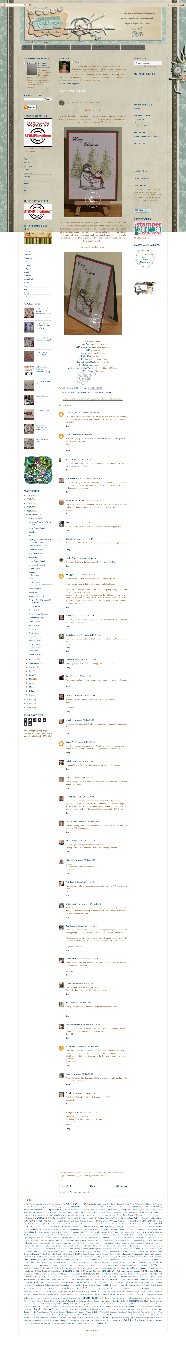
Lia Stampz (53, 1265)
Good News (33, 650)
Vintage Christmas (76, 1317)
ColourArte (68, 1221)
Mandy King (55, 1271)
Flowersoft (51, 1248)
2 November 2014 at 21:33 (83, 720)
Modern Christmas (36, 654)
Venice (147, 1315)
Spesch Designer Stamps (115, 1298)
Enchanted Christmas (152, 1240)
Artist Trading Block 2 (38, 528)
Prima (59, 1288)
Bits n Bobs (62, 1212)
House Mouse (94, 1254)
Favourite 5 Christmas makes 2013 (48, 1246)
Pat (67, 1002)
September (33, 663)
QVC (128, 1289)
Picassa (111, 1282)
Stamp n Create (36, 1301)
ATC (66, 1209)
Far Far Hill (98, 1243)
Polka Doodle (52, 1285)
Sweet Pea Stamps (51, 1306)
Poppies (85, 1285)
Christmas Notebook (37, 564)
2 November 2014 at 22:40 (82, 761)
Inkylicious (102, 1256)
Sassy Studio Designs (109, 1292)
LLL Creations (142, 1265)
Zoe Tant (69, 538)
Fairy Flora (88, 1243)
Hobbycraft (57, 1254)
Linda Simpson (72, 634)
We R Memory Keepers (127, 1317)
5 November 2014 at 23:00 (82, 1074)
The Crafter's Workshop (96, 1309)
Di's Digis (80, 1235)
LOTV (154, 1265)
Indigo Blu (38, 1256)
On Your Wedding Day (43, 382)
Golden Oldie (31, 1251)
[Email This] (89, 388)
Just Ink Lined (69, 1259)
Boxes (124, 1212)
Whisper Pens (75, 1320)
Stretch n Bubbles (103, 1304)
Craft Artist (147, 1220)
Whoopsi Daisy (88, 1320)
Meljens (64, 1273)
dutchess (69, 840)
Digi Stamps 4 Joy (154, 1235)
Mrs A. (68, 777)
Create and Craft (154, 1226)
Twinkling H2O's (75, 1315)
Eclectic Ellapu (81, 1240)
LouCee (95, 1268)
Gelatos (125, 1248)
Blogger (98, 1330)
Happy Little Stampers (76, 1251)
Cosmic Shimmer (80, 1221)
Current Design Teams (58, 47)
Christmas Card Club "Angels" (42, 353)
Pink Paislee (28, 1285)
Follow (137, 108)
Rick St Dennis (50, 1292)
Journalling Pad (35, 588)
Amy (26, 159)
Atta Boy (74, 1210)
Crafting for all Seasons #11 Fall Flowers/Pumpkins (43, 311)
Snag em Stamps (42, 1298)
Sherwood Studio (85, 1294)
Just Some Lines (82, 1260)
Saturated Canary (125, 1291)
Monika (27, 179)
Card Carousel (41, 1215)
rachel (68, 761)
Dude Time (43, 1240)
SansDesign (85, 1292)
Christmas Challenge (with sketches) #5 (42, 427)
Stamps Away (155, 1301)
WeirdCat (70, 881)
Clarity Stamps (157, 1218)
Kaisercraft (111, 1259)
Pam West (89, 1279)
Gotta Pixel (53, 1251)
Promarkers (108, 392)
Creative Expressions (32, 1229)
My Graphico (46, 1277)
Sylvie (26, 292)
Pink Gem (141, 1282)
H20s (62, 1251)
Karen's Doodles (29, 1262)
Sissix (141, 1294)
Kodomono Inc (83, 1262)
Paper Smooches (140, 1279)
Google (44, 1251)
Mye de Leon (141, 1276)
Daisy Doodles (44, 1232)
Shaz (26, 289)
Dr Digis (159, 1238)
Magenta (116, 1268)
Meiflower (40, 1274)
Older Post (121, 1186)
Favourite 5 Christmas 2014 (145, 1243)
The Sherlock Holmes (57, 1312)
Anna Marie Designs (122, 1207)
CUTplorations (106, 1229)
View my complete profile (69, 83)
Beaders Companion (98, 1210)
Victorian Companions (49, 1318)
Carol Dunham (139, 119)
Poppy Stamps (96, 1285)
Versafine (27, 1318)
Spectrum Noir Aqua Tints (71, 1298)
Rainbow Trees (35, 640)
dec (139, 1232)
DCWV (85, 1232)
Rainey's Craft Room (75, 500)
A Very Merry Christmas (39, 614)
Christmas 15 (41, 1217)
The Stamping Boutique (74, 1312)
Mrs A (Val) (28, 279)
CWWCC (132, 1229)
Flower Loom (40, 1249)
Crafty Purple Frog (105, 1226)
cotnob (68, 720)
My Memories (72, 1276)
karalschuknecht (73, 1024)
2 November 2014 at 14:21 (88, 558)
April (31, 683)
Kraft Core (110, 1262)
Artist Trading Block (37, 561)
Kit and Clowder (63, 1262)
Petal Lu (96, 1282)
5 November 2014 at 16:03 (88, 1046)
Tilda (142, 1312)
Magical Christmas (36, 596)
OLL (47, 1279)
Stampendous (72, 1301)
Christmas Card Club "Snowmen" (37, 645)
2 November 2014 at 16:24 (87, 574)
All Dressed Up (150, 1204)
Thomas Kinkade (91, 1312)
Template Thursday (62, 1309)
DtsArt (34, 1240)
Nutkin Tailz (38, 1279)
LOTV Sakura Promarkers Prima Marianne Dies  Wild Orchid (57, 1268)
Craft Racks (48, 1224)
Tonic (39, 1315)
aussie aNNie (71, 558)
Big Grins (27, 1212)
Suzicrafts (27, 1306)
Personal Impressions (82, 1282)
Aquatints (135, 1206)
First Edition (135, 1245)
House (85, 1254)
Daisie (140, 1229)
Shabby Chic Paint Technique (36, 573)
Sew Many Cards (30, 1294)
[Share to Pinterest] (101, 388)
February (33, 691)
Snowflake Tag (35, 592)
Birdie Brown (52, 1212)
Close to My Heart (54, 1221)
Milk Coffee (130, 1274)
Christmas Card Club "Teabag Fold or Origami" (40, 583)
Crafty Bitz (55, 1226)
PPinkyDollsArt (110, 1285)
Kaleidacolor (122, 1260)
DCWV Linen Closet (116, 1232)
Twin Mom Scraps (61, 1315)
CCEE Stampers (86, 364)
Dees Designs (28, 1235)
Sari (25, 186)
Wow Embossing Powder (87, 1323)
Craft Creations (36, 1224)
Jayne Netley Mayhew (152, 1256)
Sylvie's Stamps (84, 1306)
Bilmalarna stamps (39, 1212)
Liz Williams (71, 821)
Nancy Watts (155, 1276)
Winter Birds (34, 633)
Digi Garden (142, 1235)
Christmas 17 (73, 1218)
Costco (91, 1221)
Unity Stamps (112, 1314)
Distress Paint (67, 1237)
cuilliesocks (70, 615)
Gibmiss (69, 860)
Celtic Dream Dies (108, 1215)
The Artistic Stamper (78, 1309)
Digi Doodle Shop (129, 1235)
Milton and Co (141, 1274)
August (32, 667)
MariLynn (28, 172)
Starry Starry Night (36, 617)
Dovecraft (140, 1237)
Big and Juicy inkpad (153, 1210)
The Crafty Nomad (114, 1309)
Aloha (31, 535)
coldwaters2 (71, 958)
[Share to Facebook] (98, 388)
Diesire (109, 1235)
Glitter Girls (148, 1249)
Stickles (39, 1303)
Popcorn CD (76, 1285)
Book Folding (105, 1212)
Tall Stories (100, 1306)
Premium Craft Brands (152, 1285)
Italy (113, 1257)
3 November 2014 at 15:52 (90, 904)
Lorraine (27, 265)
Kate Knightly (41, 1262)
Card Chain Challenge (56, 1215)
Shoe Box (32, 532)
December (33, 514)
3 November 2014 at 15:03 (84, 860)
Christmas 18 (88, 1218)
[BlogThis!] (92, 388)
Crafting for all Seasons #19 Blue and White (43, 325)
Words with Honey (69, 1323)
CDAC (97, 1215)
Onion (54, 1279)
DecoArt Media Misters (151, 1232)
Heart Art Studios (95, 1251)
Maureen (27, 275)
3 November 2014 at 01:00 (83, 796)
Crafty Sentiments (139, 1227)
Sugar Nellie (132, 1303)
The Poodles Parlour (40, 1312)
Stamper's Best (86, 1301)
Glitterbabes (158, 1249)
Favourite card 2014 (68, 1246)
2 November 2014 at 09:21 (82, 434)
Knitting (74, 1262)
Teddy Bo (27, 1309)
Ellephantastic (124, 1240)
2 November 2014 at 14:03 (85, 539)
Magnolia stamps (139, 1268)
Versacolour (156, 1315)
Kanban (155, 1259)
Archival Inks (145, 1207)
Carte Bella (80, 1215)
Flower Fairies (28, 1249)
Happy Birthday (35, 606)
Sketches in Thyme (153, 1294)
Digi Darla (117, 1235)
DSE (27, 1240)
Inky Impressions (89, 1256)
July (31, 671)
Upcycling (126, 1315)
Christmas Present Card (38, 545)
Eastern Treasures (56, 1240)
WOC (26, 1323)
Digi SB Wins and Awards (106, 47)
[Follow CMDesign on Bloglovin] (142, 212)
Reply (68, 426)
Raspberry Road (139, 1288)
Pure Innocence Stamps (96, 1289)
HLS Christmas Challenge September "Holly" (43, 369)
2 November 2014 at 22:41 (83, 777)
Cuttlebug (120, 1229)
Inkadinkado (76, 1257)
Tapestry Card (111, 1306)
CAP (32, 1215)
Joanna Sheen (86, 392)
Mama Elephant (29, 1271)
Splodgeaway (131, 1298)
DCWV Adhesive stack (99, 1232)
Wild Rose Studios (133, 1320)
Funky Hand (116, 1249)
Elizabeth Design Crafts (109, 1240)
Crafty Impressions (70, 1226)
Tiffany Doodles (133, 1312)
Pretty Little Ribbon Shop (32, 1289)
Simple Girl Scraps (130, 1294)
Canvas (26, 1215)
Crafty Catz (86, 355)
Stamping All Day (119, 1301)
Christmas (29, 1218)
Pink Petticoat (39, 1285)
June (31, 675)
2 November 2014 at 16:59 (85, 659)
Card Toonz (70, 1215)
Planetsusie (70, 925)
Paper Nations (126, 1279)
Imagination (127, 1254)
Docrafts (106, 1237)
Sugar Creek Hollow (118, 1304)
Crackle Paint (134, 1221)
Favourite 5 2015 (128, 1243)
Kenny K (52, 1262)
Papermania (29, 1282)
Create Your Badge (140, 125)
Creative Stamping (51, 1229)
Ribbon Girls (38, 1292)
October (32, 659)
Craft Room (58, 1224)
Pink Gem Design (153, 1282)
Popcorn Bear (64, 1285)
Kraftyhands (122, 1262)
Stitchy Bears (68, 1303)
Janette (69, 983)
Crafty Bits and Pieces (40, 1227)
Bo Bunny (93, 1212)
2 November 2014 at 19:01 (80, 676)
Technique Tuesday (154, 1306)
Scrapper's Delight (140, 1292)
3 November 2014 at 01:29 (88, 821)
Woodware (34, 1323)
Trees (31, 578)
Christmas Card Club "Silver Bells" (40, 523)
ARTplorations (53, 1209)
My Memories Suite (88, 1276)
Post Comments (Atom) (79, 1191)
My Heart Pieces (58, 1277)
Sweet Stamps (64, 1306)
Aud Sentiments (84, 1210)
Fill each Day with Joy (120, 1246)
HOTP (77, 1254)
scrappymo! (71, 574)
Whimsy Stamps (59, 1320)
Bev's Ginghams (139, 1210)
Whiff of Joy (46, 1320)
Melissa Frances (52, 1274)
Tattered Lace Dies (126, 1306)
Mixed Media (156, 1273)
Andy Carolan (62, 1207)
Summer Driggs (144, 1304)
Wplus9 (100, 1323)
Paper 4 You (100, 1279)
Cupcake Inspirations (90, 1229)
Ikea (118, 1254)
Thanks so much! (35, 621)
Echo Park (69, 1240)
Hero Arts (35, 1254)
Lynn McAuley (72, 903)
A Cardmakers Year (99, 1204)
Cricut (62, 1229)
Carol (77, 62)
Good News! (34, 610)
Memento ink (76, 1274)
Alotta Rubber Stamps (38, 1207)
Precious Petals (136, 1285)
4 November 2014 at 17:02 (80, 1002)
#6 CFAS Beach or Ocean (43, 440)
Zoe (25, 296)
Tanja (26, 193)
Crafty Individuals (89, 1226)
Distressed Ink (95, 1237)
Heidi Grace (155, 1251)
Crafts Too (134, 1224)
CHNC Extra (82, 346)
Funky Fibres (106, 1249)
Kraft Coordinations (97, 1262)
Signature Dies (100, 1294)
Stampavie (61, 1301)
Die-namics (90, 1235)
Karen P (69, 741)
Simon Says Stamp (114, 1294)
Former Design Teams (133, 47)
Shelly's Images (72, 1294)
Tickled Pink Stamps (107, 1312)
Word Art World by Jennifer (50, 1323)
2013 (29, 699)
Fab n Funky (87, 371)
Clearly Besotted (73, 392)
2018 (29, 495)
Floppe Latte (156, 1246)
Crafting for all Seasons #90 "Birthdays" (40, 601)
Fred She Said (75, 1248)
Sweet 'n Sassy (37, 1306)
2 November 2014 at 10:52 (92, 478)
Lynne (26, 169)
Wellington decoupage (31, 1320)
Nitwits (27, 1279)
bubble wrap (144, 1212)
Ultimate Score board (97, 1315)
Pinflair (118, 1282)
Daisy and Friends (30, 1232)
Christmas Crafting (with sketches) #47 (43, 338)
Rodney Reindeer (43, 410)
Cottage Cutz (103, 1221)
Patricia (69, 695)
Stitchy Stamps (81, 1304)
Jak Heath (121, 1256)
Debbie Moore (130, 1232)
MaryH (69, 796)
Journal (58, 1259)
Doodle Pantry (129, 1238)
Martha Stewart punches (131, 1271)
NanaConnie (71, 1046)
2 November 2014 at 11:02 (95, 500)
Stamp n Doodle (49, 1301)
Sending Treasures (154, 1292)
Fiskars (147, 1246)
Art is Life (33, 629)
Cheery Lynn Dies (144, 1215)
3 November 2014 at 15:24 (85, 882)
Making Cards (155, 1268)
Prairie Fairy (124, 1285)
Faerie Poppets (68, 1243)
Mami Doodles (42, 1271)
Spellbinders (90, 1297)
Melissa (27, 176)
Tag (93, 1306)
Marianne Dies (91, 1271)
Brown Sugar (86, 352)
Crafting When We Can (119, 1224)
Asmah (26, 162)
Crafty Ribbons (122, 1226)
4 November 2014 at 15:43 (83, 983)
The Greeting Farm (144, 1309)
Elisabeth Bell (93, 1240)
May (31, 679)
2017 (29, 499)
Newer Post (65, 1186)
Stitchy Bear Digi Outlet (53, 1303)
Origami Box (63, 1279)
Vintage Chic (63, 1318)
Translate (153, 66)
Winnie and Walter (153, 1320)
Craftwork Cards (147, 1224)
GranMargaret (29, 258)
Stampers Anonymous (102, 1301)
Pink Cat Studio (129, 1282)
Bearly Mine (113, 1209)
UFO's (85, 1315)
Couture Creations (117, 1221)
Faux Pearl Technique (112, 1243)
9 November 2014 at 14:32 (87, 1112)
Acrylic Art (128, 1204)
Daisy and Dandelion (152, 1229)
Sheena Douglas (59, 1294)
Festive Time (106, 1246)
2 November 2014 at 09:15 (88, 412)
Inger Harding (64, 1256)
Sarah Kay (96, 1291)
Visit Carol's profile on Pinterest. (147, 136)
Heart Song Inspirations (112, 1251)
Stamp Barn (151, 1298)
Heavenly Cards (143, 1251)
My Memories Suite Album (109, 1277)
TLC (32, 1315)
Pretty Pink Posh (48, 1289)
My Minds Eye (126, 1276)
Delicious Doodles (41, 1235)
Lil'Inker (78, 1265)
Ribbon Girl (27, 1292)
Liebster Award (66, 1265)
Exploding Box (44, 1243)
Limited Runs (127, 1265)
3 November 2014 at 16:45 (87, 926)
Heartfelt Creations (129, 1251)
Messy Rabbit (105, 1274)
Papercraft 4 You (154, 1279)
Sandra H (70, 659)
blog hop (83, 1212)
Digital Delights (29, 1238)
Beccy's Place (126, 1209)
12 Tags (26, 1204)
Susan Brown (156, 1304)
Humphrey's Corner (108, 1254)
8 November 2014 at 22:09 (84, 1093)
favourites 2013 (82, 1246)
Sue (67, 522)
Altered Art (51, 1207)
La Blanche (136, 1262)
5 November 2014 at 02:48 (91, 1024)
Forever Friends (63, 1249)
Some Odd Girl (55, 1298)
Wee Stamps (156, 1318)
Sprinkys (141, 1298)
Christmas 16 (57, 1218)
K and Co (93, 1259)
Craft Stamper (70, 1224)
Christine (27, 254)
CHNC (89, 349)
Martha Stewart (106, 1270)
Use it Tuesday (137, 1315)
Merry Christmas (35, 568)
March (32, 686)
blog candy (73, 1212)
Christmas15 (145, 1218)
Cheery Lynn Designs (125, 1215)
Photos (104, 1282)
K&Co (102, 1260)
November (33, 518)
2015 (29, 507)
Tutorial (47, 1314)
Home (27, 47)
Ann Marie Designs (92, 1207)
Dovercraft (150, 1238)
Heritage (26, 1254)
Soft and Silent (35, 625)
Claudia (69, 1093)
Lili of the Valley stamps (108, 1265)
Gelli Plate (135, 1248)
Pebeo (55, 1282)
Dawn (68, 434)
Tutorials (39, 47)
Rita (67, 459)
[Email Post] (85, 388)
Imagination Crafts (142, 1254)
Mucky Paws (34, 1276)
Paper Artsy (112, 1279)
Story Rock (91, 1304)
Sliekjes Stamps (29, 1298)
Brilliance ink (133, 1212)
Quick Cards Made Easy (115, 1289)
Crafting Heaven (104, 1224)
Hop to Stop (68, 1254)
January (32, 694)
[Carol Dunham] (135, 122)
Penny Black (98, 392)
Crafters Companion (86, 1223)
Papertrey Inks (45, 1282)
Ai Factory (138, 1204)
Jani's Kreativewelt (134, 1256)
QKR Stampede (86, 358)
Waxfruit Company (109, 1317)
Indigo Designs (50, 1256)
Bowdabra (115, 1212)
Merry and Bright (36, 549)
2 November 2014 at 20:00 (84, 695)
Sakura (75, 1291)
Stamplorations (136, 1300)
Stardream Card (29, 1304)
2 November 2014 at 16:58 (90, 635)
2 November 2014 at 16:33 (87, 615)
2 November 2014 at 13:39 (80, 522)
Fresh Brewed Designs (91, 1248)
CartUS (89, 1215)
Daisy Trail (55, 1232)
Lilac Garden (90, 1265)
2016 (29, 503)
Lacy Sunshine (149, 1262)
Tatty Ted (141, 1306)
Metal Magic (118, 1274)
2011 (29, 707)
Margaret (27, 268)
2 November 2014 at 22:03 (84, 742)
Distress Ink (40, 1238)
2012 (29, 703)
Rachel (26, 282)
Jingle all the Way (36, 553)
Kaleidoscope (133, 1260)
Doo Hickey (118, 1238)
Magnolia (125, 1268)
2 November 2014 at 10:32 (81, 459)
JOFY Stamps (48, 1259)
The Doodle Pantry (129, 1309)
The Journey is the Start (106, 562)
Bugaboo (154, 1212)
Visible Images (92, 1317)
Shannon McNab (45, 1294)
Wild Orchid (116, 1320)
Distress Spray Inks (81, 1238)
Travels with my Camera (37, 63)
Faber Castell (56, 1243)
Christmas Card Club (128, 1218)
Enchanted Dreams (30, 1243)
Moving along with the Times (80, 367)
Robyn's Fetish (63, 1291)
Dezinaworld (71, 1235)
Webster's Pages (143, 1317)
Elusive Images (137, 1240)
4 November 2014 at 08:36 (87, 958)
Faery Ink (79, 1243)
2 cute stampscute (56, 1204)
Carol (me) (28, 166)
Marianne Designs (71, 1270)
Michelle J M (71, 412)
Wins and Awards (81, 47)
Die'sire (99, 1234)
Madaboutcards (106, 1268)
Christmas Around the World (107, 1218)
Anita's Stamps (75, 1206)
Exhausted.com (42, 395)
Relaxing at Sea (155, 1289)
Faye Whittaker (94, 1246)
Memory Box (89, 1273)
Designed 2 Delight (58, 1235)
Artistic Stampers (37, 1209)
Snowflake (33, 557)
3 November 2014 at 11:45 (84, 840)
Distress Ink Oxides (53, 1238)
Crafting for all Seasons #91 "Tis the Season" (40, 540)
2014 (29, 511)
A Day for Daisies (115, 1204)
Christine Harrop (73, 478)
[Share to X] (95, 388)
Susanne (27, 190)
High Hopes (46, 1254)
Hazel (68, 1074)
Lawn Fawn (38, 1265)
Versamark (36, 1318)
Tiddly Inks (121, 1312)
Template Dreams (42, 1309)
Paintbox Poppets (77, 1279)
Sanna (26, 183)
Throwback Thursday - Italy (44, 66)
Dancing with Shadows (71, 1232)
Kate (25, 261)
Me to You (149, 1271)
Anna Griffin (106, 1206)
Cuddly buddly (73, 1229)
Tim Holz (151, 1312)
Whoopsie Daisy (104, 1320)
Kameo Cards (145, 1260)
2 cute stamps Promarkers (39, 1204)
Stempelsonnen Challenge (88, 361)
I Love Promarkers (87, 343)
